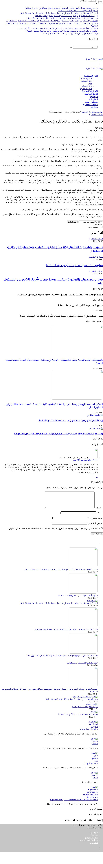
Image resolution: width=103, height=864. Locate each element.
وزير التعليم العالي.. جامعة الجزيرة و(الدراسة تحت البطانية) (71, 699)
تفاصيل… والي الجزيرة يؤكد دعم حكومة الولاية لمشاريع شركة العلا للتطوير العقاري (61, 31)
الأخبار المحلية (86, 79)
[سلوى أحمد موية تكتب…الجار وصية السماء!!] (83, 593)
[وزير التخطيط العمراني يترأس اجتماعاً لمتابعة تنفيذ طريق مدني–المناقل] (83, 627)
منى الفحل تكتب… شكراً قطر (85, 707)
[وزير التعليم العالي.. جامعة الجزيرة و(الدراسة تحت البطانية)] (85, 697)
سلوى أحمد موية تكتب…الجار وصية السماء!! (78, 11)
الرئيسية (99, 112)
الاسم (100, 513)
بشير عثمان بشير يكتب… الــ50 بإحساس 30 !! (78, 715)
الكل (90, 84)
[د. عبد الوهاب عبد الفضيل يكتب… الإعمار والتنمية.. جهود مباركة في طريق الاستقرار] (83, 567)
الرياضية (94, 97)
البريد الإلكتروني (95, 518)
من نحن (94, 835)
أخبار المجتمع (86, 81)
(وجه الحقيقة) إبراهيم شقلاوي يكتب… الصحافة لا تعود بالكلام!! (70, 34)
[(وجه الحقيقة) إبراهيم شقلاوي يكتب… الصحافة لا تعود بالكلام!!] (95, 415)
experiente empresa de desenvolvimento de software (74, 800)
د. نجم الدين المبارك (89, 729)
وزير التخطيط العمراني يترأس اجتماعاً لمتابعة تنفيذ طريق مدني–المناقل (66, 16)
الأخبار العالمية (91, 94)
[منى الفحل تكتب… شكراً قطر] (92, 704)
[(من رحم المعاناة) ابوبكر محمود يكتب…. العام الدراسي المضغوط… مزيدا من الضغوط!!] (96, 429)
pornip (95, 778)
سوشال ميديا (91, 102)
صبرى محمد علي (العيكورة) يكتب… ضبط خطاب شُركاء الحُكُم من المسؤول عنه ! (62, 19)
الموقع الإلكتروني (95, 523)
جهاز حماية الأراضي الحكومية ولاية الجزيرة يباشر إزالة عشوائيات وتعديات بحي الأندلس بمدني (57, 29)
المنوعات (93, 100)
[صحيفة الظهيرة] (94, 59)
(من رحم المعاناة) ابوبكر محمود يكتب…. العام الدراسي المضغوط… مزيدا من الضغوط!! (58, 434)
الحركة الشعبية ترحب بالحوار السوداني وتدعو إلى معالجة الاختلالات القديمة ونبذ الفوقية (59, 13)
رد (97, 477)
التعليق (99, 508)
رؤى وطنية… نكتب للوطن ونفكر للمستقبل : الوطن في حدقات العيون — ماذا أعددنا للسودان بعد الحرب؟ (52, 21)
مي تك (75, 826)
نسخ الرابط (72, 222)
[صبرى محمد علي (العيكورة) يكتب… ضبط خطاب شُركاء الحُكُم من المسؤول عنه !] (83, 653)
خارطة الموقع (91, 838)
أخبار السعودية (91, 76)
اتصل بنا (94, 843)
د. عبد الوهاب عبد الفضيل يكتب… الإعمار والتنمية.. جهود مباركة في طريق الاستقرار (61, 8)
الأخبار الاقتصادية (90, 91)
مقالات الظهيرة (90, 105)
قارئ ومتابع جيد (90, 763)
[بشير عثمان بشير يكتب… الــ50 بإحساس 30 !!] (94, 712)
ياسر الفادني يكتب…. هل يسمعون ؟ (82, 663)
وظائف (94, 108)
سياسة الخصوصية (89, 840)
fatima (95, 744)
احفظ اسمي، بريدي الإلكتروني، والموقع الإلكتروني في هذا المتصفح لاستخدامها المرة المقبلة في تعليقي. (54, 529)
